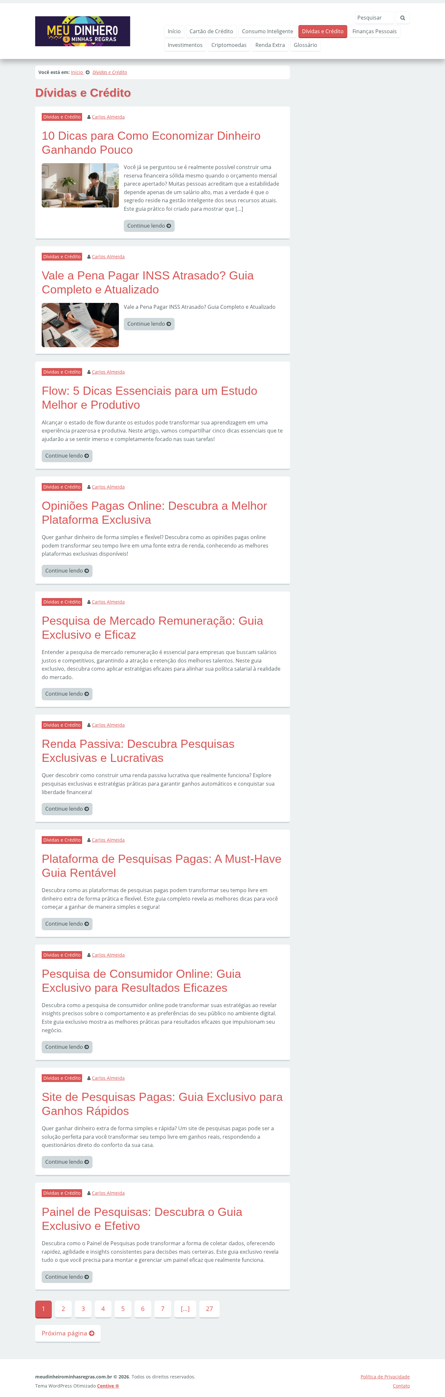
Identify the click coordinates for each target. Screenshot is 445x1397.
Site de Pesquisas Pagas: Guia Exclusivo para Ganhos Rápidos (162, 1104)
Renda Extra (270, 45)
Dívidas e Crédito (323, 31)
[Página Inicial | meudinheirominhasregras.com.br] (82, 30)
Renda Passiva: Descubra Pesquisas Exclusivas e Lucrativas (138, 750)
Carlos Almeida (108, 117)
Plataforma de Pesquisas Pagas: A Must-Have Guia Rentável (161, 865)
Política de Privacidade (385, 1377)
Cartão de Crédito (211, 31)
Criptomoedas (229, 45)
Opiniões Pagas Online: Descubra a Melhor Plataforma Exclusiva (154, 512)
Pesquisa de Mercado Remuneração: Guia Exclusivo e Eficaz (152, 627)
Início (174, 31)
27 (209, 1308)
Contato (401, 1386)
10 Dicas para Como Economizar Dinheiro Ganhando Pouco (151, 142)
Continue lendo (146, 225)
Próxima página (65, 1333)
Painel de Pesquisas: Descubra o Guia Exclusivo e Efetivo (142, 1219)
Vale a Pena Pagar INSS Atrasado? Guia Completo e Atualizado (148, 282)
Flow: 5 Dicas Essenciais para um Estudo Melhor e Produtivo (149, 397)
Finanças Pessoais (374, 31)
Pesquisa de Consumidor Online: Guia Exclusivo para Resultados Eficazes (141, 980)
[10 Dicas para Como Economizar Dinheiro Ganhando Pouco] (80, 184)
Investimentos (185, 45)
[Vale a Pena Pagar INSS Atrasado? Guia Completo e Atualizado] (80, 324)
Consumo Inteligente (267, 31)
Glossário (305, 45)
